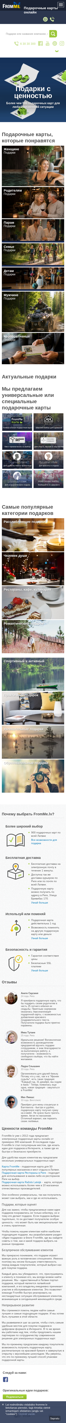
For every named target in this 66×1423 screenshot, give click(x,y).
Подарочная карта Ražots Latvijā (21, 1182)
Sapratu (54, 1418)
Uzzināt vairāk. (27, 1413)
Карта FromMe (10, 1166)
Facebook (8, 1379)
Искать (53, 33)
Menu (61, 4)
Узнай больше (39, 902)
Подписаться (14, 1396)
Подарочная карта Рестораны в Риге (24, 1172)
